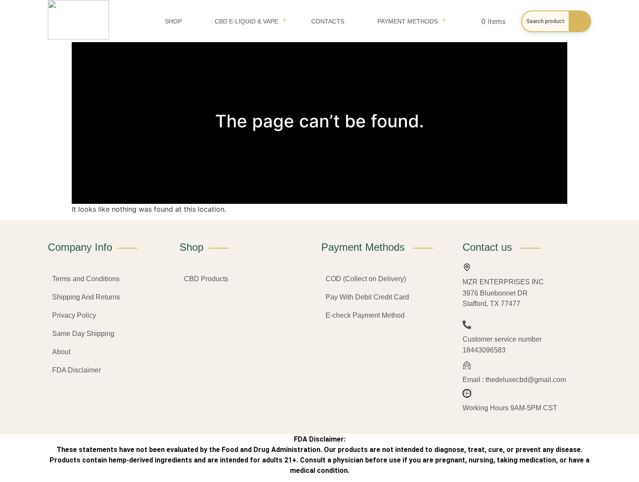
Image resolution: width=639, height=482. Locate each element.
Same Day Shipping (83, 333)
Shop (173, 21)
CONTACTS (327, 21)
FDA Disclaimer (76, 370)
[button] (246, 21)
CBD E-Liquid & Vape (246, 21)
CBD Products (206, 279)
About (61, 352)
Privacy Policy (74, 315)
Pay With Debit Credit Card (367, 297)
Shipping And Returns (86, 297)
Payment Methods (407, 21)
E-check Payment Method (365, 315)
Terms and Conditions (86, 279)
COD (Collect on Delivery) (366, 279)
